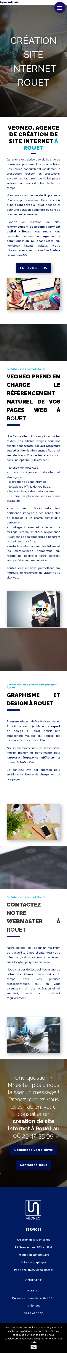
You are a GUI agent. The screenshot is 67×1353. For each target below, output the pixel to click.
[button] (60, 7)
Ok (33, 1347)
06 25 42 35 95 (33, 1135)
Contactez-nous (33, 1165)
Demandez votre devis (33, 1150)
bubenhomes (8, 2)
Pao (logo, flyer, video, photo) (33, 1270)
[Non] (62, 1338)
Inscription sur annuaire (34, 1254)
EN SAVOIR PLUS (33, 268)
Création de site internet (33, 1239)
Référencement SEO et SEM (33, 1247)
